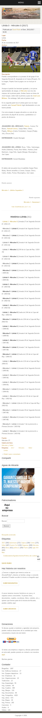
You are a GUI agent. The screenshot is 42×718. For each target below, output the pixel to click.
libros (7, 548)
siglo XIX (35, 548)
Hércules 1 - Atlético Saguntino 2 (12, 190)
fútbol (30, 448)
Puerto (26, 548)
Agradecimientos (18, 556)
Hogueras (25, 545)
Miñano (10, 131)
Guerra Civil (14, 545)
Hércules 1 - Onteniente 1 (32, 202)
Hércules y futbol (7, 445)
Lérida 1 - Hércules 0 (10, 221)
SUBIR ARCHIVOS (9, 609)
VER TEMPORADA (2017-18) (21, 207)
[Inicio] (21, 18)
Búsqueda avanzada (9, 535)
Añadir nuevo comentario (12, 454)
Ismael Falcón (16, 105)
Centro (32, 543)
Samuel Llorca (12, 128)
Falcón (26, 126)
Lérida (6, 450)
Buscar (4, 521)
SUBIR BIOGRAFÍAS (10, 583)
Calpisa (23, 543)
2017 (12, 448)
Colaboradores (8, 556)
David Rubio (16, 29)
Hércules (24, 91)
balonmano (13, 543)
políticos (16, 548)
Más (3, 552)
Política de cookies (30, 556)
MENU (21, 3)
